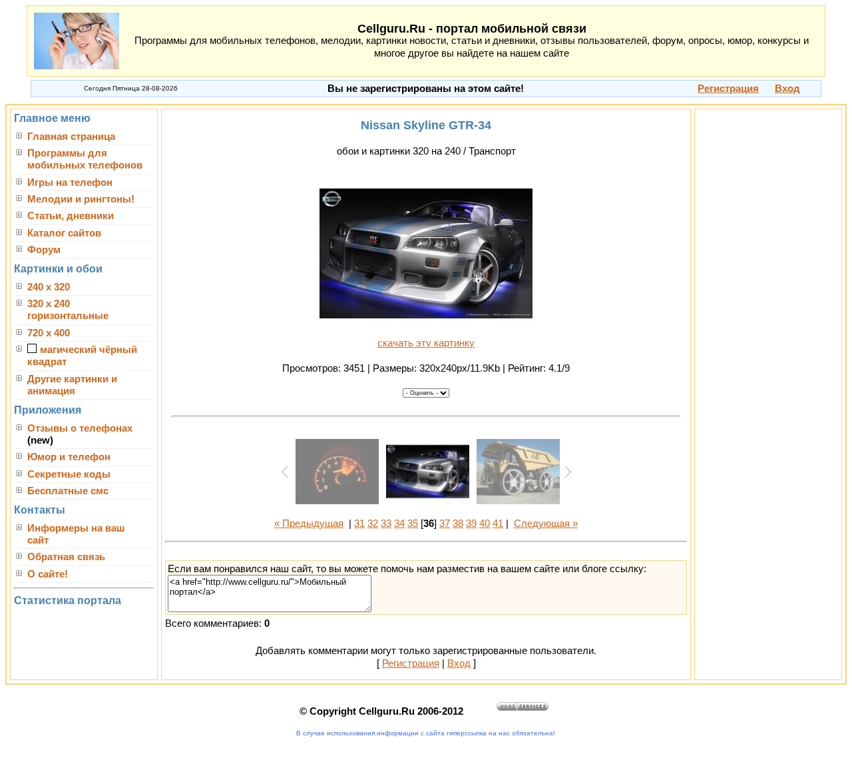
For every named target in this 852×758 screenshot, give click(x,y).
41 (498, 523)
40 (484, 523)
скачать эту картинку (426, 343)
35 (412, 523)
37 (444, 523)
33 (386, 523)
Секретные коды (68, 474)
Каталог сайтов (64, 233)
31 (359, 523)
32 (372, 523)
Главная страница (71, 136)
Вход (459, 663)
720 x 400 (48, 333)
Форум (44, 249)
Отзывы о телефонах (79, 428)
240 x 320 (48, 287)
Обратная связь (66, 557)
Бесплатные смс (67, 491)
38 (458, 523)
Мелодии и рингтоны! (80, 199)
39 (471, 523)
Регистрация (410, 663)
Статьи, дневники (70, 215)
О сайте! (47, 574)
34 (399, 523)
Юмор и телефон (68, 457)
